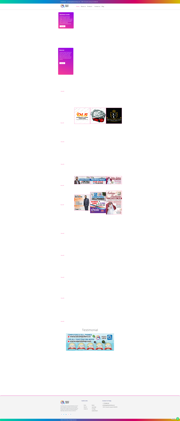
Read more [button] (93, 342)
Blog (103, 6)
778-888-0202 (63, 1)
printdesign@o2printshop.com (73, 1)
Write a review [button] (67, 340)
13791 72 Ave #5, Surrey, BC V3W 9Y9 (89, 1)
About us (83, 6)
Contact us (97, 6)
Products (89, 6)
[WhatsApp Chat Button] (177, 418)
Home (77, 6)
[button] (119, 338)
